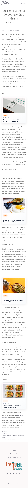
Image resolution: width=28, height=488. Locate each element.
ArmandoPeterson (17, 22)
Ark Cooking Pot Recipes (9, 439)
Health (5, 431)
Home (14, 450)
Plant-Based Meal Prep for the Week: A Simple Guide (12, 406)
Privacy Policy (14, 454)
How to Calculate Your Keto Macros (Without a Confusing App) (14, 120)
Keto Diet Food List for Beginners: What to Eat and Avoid (13, 221)
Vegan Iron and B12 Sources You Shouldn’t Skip (13, 301)
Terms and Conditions (14, 457)
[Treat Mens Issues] (6, 3)
